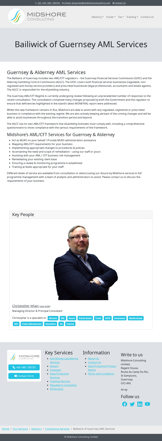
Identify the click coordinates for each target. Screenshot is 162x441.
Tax (120, 17)
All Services (56, 389)
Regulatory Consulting (63, 385)
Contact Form (25, 376)
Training (131, 17)
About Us (93, 358)
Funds (110, 17)
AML (63, 318)
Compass (55, 370)
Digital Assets (85, 318)
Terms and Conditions (101, 373)
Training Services (60, 381)
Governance (119, 318)
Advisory (97, 17)
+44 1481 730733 (25, 367)
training (70, 323)
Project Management (32, 323)
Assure (72, 318)
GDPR (107, 318)
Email (87, 2)
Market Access (135, 318)
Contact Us (147, 17)
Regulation (50, 323)
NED (16, 323)
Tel (48, 2)
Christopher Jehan (31, 306)
